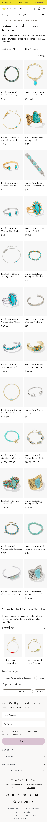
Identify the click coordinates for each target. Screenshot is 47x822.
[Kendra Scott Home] (8, 2)
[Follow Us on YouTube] (36, 795)
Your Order (8, 764)
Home (4, 20)
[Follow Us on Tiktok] (30, 795)
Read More (7, 41)
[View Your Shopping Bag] (39, 8)
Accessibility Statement (30, 809)
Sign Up (23, 741)
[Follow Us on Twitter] (19, 795)
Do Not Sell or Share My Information (23, 815)
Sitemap (14, 812)
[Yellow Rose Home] (23, 2)
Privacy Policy (18, 734)
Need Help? (8, 756)
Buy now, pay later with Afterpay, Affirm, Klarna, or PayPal (21, 15)
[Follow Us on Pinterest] (25, 795)
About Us (7, 750)
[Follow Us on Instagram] (7, 795)
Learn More (31, 787)
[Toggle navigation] (43, 8)
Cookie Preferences (27, 812)
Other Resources (12, 770)
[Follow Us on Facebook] (13, 795)
